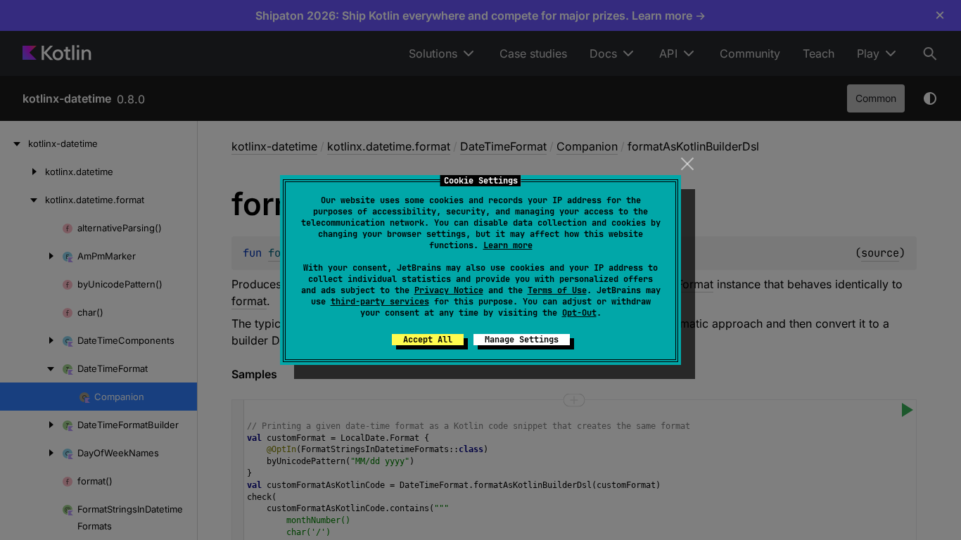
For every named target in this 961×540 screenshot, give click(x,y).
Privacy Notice (448, 290)
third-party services (380, 301)
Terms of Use (557, 290)
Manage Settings (522, 339)
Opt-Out (579, 313)
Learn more (508, 245)
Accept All (427, 339)
